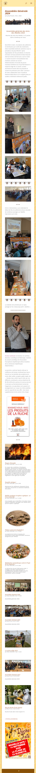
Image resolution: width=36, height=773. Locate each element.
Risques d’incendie (10, 463)
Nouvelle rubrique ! (10, 482)
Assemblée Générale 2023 (12, 675)
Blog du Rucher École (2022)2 (13, 708)
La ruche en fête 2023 (11, 651)
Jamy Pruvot (10, 16)
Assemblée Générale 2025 (12, 620)
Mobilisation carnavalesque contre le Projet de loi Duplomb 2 (17, 563)
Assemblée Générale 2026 (12, 595)
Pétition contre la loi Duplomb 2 (14, 530)
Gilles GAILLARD (10, 464)
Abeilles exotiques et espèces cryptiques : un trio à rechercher (17, 496)
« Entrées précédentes (11, 719)
